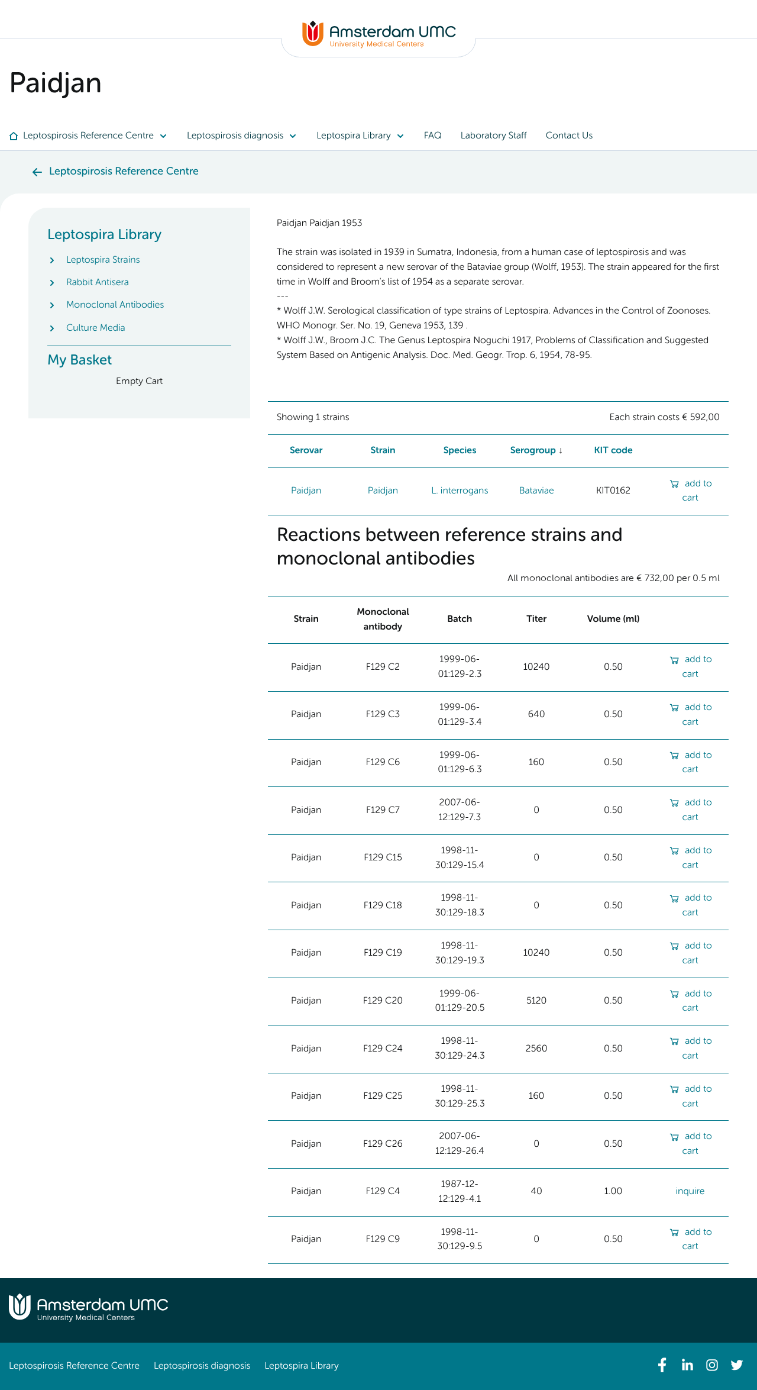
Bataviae (536, 491)
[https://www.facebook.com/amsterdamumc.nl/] (662, 1365)
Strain (382, 451)
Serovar (306, 451)
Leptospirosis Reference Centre (74, 1366)
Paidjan (306, 491)
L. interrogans (459, 491)
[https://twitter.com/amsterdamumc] (737, 1365)
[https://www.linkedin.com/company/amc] (687, 1365)
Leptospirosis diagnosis (202, 1366)
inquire (690, 1192)
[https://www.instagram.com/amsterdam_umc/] (712, 1365)
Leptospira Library (301, 1366)
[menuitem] (93, 136)
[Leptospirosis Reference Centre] (379, 46)
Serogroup (533, 451)
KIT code (613, 451)
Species (460, 451)
